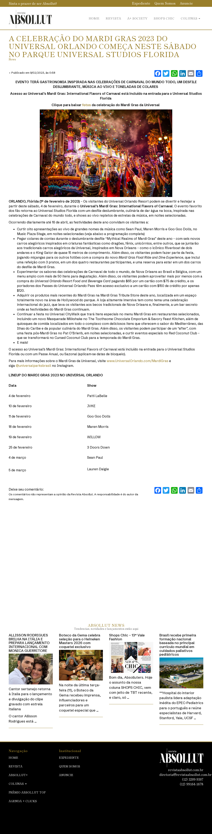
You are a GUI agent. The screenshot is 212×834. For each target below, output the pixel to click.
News (12, 59)
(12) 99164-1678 (191, 783)
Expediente (141, 3)
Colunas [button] (189, 18)
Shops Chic (164, 18)
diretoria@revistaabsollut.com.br (185, 774)
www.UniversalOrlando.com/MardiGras (137, 361)
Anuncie (186, 3)
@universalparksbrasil (33, 366)
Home (94, 18)
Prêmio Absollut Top (27, 792)
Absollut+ (18, 775)
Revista (113, 18)
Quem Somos (165, 3)
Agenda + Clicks (23, 801)
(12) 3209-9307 (192, 779)
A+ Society (137, 18)
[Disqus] (106, 558)
